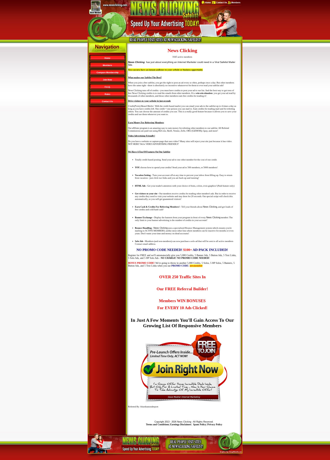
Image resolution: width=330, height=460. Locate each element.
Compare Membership (107, 72)
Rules (107, 94)
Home (107, 58)
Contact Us (107, 101)
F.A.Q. (107, 87)
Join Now (107, 80)
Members (107, 65)
